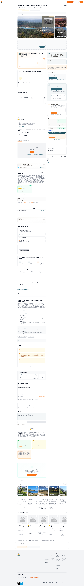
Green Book (58, 569)
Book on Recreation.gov (57, 132)
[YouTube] (60, 582)
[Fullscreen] (45, 103)
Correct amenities (43, 286)
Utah (26, 540)
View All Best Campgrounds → (34, 577)
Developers (47, 559)
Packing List (58, 565)
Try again (31, 152)
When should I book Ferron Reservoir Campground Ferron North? (29, 64)
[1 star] (19, 417)
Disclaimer (64, 558)
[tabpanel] (32, 450)
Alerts (57, 557)
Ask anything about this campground (24, 387)
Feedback (46, 562)
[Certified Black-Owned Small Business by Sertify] (19, 583)
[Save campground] (26, 487)
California (26, 577)
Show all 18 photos (62, 36)
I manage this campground (53, 162)
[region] (32, 107)
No (29, 82)
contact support (41, 154)
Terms (63, 556)
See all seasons (21, 195)
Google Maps (21, 119)
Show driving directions (21, 126)
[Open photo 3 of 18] (60, 21)
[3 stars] (23, 417)
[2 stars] (21, 417)
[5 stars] (27, 417)
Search (21, 1)
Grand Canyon (20, 577)
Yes (26, 82)
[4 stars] (25, 417)
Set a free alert (52, 137)
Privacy (63, 555)
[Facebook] (64, 582)
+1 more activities (31, 336)
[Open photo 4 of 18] (48, 32)
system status (36, 154)
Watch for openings (23, 66)
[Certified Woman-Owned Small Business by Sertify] (21, 583)
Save (65, 5)
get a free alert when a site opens (60, 79)
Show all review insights (23, 460)
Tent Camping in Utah (21, 547)
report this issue (29, 154)
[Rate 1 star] (18, 188)
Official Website (57, 139)
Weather (57, 564)
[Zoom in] (45, 99)
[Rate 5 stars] (22, 188)
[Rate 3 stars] (20, 188)
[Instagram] (62, 582)
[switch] (64, 95)
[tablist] (32, 422)
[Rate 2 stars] (19, 188)
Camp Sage (53, 558)
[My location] (45, 97)
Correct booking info (42, 252)
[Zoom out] (45, 101)
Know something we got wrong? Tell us (25, 12)
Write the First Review (32, 474)
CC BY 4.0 (31, 158)
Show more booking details (24, 250)
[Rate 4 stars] (21, 188)
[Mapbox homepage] (20, 117)
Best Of (26, 1)
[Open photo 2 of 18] (48, 21)
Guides (57, 568)
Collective (46, 556)
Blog (45, 558)
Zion (23, 577)
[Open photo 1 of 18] (30, 27)
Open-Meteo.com (24, 158)
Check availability (53, 77)
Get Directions (57, 141)
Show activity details (22, 336)
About (46, 555)
